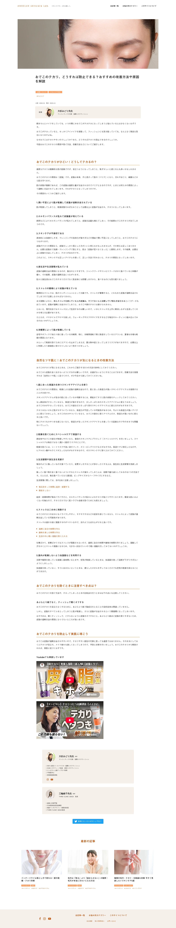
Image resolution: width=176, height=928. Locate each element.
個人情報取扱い (100, 921)
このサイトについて (148, 6)
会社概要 (89, 921)
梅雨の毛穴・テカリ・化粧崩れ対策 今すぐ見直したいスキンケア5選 (133, 879)
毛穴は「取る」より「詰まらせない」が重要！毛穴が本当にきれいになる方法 (88, 879)
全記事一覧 (114, 6)
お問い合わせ (111, 921)
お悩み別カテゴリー (130, 6)
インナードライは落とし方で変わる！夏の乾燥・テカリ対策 (40, 879)
